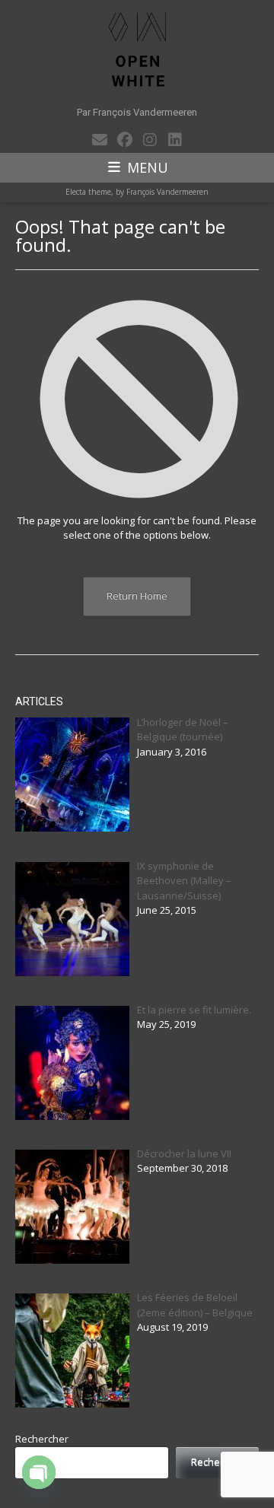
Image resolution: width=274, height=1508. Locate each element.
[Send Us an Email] (99, 140)
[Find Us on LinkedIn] (174, 140)
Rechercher (41, 1439)
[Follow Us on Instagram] (149, 140)
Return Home (137, 596)
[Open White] (137, 49)
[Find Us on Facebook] (124, 140)
